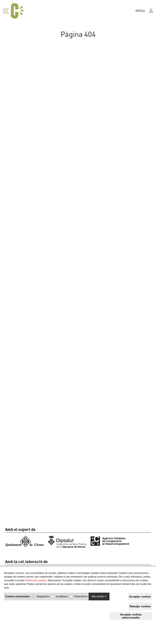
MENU (140, 11)
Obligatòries (43, 596)
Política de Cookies (35, 580)
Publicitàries (81, 596)
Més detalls (98, 596)
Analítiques (62, 596)
